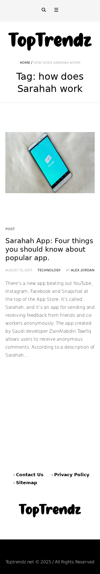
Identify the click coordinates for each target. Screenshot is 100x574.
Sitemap (26, 482)
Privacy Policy (71, 474)
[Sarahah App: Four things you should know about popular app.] (50, 176)
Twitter (78, 552)
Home (25, 62)
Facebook (24, 552)
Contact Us (29, 474)
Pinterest (52, 552)
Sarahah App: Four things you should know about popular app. (49, 249)
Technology (49, 270)
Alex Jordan (82, 270)
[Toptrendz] (50, 39)
